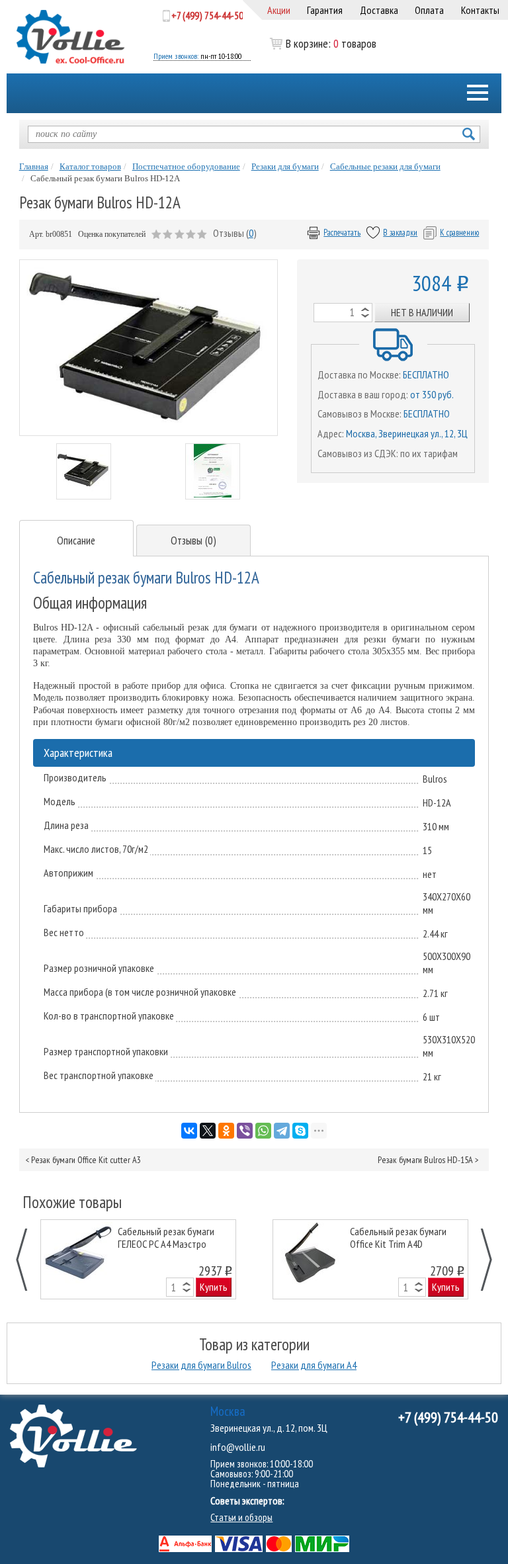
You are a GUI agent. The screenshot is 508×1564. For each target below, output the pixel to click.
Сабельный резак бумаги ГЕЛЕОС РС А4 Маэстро (166, 1237)
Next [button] (479, 1259)
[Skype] (300, 1131)
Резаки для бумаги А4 (314, 1365)
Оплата (429, 10)
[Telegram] (282, 1131)
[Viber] (245, 1131)
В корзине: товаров (311, 43)
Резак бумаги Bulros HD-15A (425, 1160)
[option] (138, 1259)
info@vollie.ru (237, 1447)
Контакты (480, 10)
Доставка (379, 10)
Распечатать (341, 232)
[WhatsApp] (263, 1131)
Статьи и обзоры (241, 1517)
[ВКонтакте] (189, 1131)
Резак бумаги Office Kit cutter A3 (86, 1160)
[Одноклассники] (226, 1131)
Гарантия (325, 10)
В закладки (400, 232)
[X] (208, 1131)
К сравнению (459, 232)
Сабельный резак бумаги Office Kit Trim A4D (398, 1237)
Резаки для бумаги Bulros (201, 1365)
